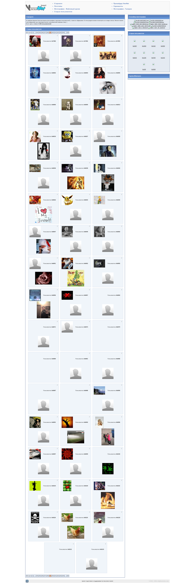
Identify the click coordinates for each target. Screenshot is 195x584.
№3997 (135, 46)
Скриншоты (118, 6)
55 (40, 32)
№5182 (153, 46)
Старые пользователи (63, 12)
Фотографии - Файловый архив (67, 9)
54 (37, 32)
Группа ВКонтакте (135, 76)
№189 (144, 69)
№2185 (144, 57)
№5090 (163, 46)
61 (55, 32)
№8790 (153, 57)
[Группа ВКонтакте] (27, 582)
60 (52, 32)
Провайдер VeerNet (121, 3)
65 (68, 32)
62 (58, 32)
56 (42, 32)
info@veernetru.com (163, 581)
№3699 (153, 69)
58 (47, 32)
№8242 (135, 57)
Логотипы (58, 6)
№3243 (163, 57)
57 (45, 32)
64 (63, 32)
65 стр (28, 32)
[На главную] (35, 10)
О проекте (58, 3)
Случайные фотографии (137, 17)
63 (60, 32)
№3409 (144, 46)
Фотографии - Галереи (123, 9)
